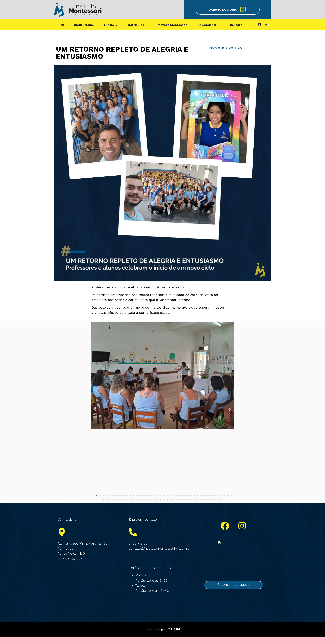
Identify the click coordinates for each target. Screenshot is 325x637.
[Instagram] (266, 24)
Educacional (207, 25)
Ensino (109, 25)
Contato (236, 25)
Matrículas (135, 25)
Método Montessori (173, 25)
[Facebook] (259, 24)
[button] (95, 410)
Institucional (84, 25)
